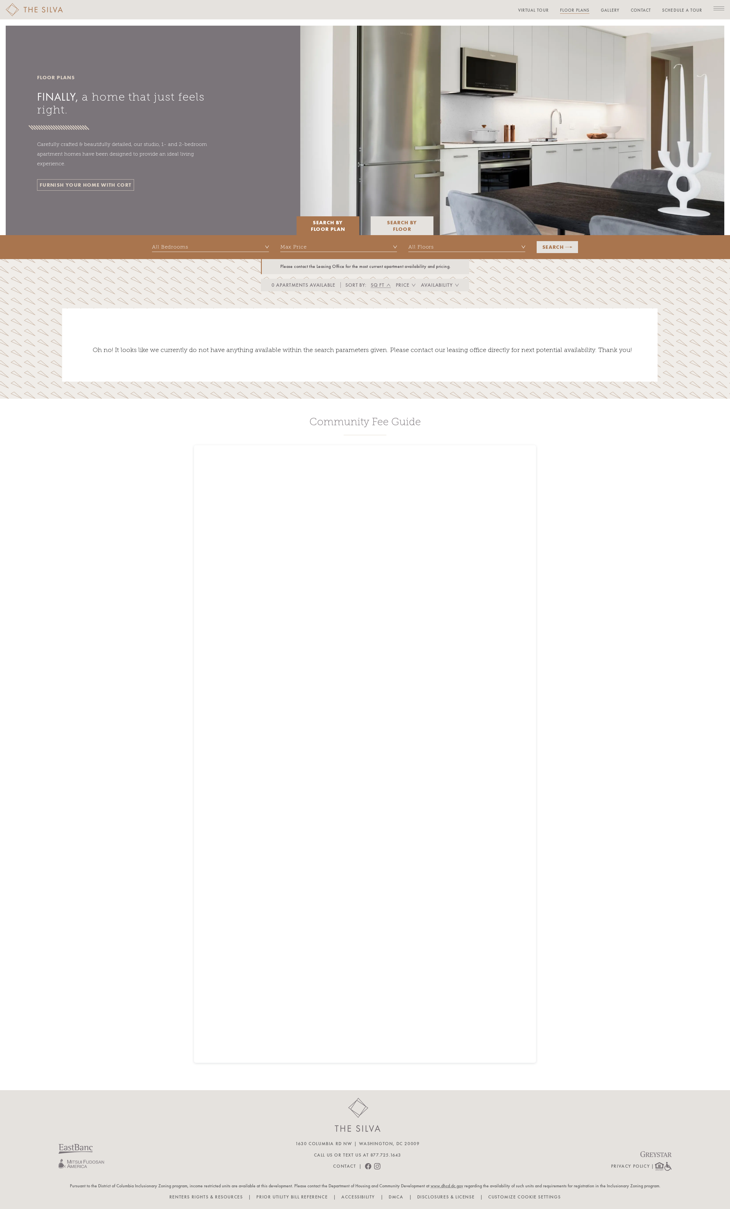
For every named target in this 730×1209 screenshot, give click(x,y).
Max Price (293, 247)
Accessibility (358, 1197)
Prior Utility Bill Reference (292, 1197)
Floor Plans (574, 10)
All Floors (421, 247)
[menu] (718, 8)
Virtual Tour (533, 10)
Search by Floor (402, 225)
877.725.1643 (385, 1155)
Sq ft (377, 285)
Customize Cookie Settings (524, 1197)
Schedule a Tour (682, 10)
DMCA (396, 1197)
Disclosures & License (446, 1197)
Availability (437, 285)
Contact (641, 10)
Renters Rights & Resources (206, 1197)
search (553, 247)
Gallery (610, 10)
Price (403, 285)
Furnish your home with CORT (85, 185)
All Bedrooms (170, 247)
